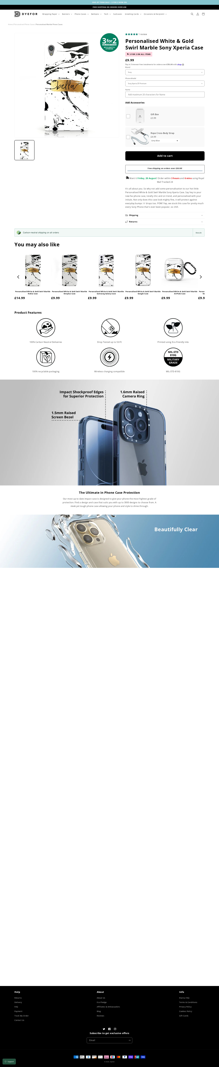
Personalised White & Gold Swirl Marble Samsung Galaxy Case (106, 292)
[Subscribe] (129, 1040)
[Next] (200, 277)
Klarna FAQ (184, 998)
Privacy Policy (185, 1007)
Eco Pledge (102, 1002)
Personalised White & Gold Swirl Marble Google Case (143, 292)
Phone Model (130, 78)
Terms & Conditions (188, 1002)
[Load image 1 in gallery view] (24, 150)
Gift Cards (183, 1016)
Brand (127, 67)
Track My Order (21, 1016)
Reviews (100, 1016)
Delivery (18, 1002)
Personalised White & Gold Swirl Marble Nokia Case (32, 292)
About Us (101, 998)
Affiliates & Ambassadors (108, 1007)
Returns (18, 998)
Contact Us (19, 1020)
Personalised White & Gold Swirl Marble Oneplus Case (69, 292)
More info (199, 232)
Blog (99, 1011)
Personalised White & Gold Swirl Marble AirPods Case (179, 292)
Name (127, 89)
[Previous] (18, 277)
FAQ (16, 1007)
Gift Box (155, 114)
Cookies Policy (185, 1011)
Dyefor (112, 1062)
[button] (51, 14)
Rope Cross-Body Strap (162, 133)
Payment (18, 1011)
